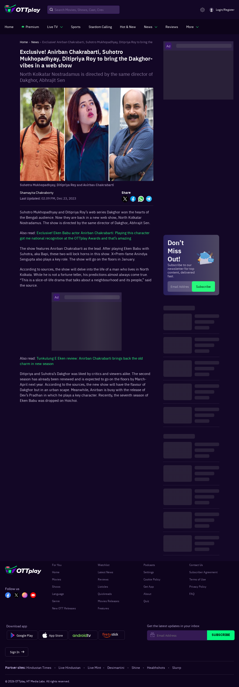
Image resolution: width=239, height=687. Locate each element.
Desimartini (115, 667)
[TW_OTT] (16, 595)
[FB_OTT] (8, 595)
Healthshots (156, 667)
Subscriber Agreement (203, 572)
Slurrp (176, 667)
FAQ (191, 594)
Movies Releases (108, 601)
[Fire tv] (111, 635)
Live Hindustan (70, 667)
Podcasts (149, 565)
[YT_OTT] (33, 595)
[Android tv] (83, 635)
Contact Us (196, 565)
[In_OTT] (25, 595)
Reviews (103, 579)
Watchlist (103, 565)
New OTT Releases (64, 608)
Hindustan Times (38, 667)
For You (57, 565)
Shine (136, 667)
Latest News (105, 572)
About (147, 594)
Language (58, 594)
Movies (56, 579)
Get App (149, 586)
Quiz (146, 601)
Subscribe (203, 286)
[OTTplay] (22, 10)
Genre (56, 601)
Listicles (103, 586)
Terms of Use (197, 579)
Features (103, 608)
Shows (56, 586)
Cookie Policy (152, 579)
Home (56, 572)
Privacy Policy (197, 586)
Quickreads (105, 594)
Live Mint (94, 667)
